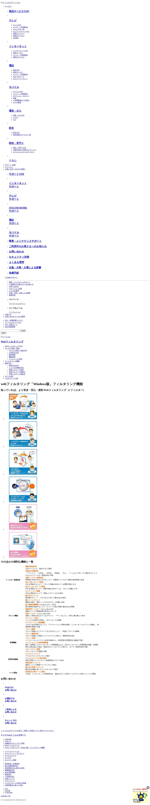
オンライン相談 (10, 760)
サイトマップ (10, 781)
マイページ (9, 167)
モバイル (14, 87)
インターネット (18, 46)
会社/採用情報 (10, 327)
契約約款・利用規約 (12, 764)
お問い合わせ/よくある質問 (15, 316)
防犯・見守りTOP (19, 148)
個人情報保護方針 (11, 766)
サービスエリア (10, 756)
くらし (13, 160)
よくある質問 (16, 262)
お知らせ (8, 314)
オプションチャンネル (21, 31)
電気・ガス (15, 110)
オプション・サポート (21, 96)
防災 (11, 128)
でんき (15, 117)
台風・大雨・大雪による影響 (25, 267)
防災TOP (16, 132)
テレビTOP (17, 25)
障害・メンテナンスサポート (25, 241)
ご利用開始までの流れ (21, 100)
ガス (14, 120)
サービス (8, 6)
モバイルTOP (18, 92)
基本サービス (18, 53)
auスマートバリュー (20, 79)
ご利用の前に (10, 776)
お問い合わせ (16, 251)
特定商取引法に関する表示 (14, 768)
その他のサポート (11, 277)
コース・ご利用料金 (20, 27)
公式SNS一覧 (5, 796)
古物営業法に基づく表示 (14, 785)
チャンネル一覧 (18, 29)
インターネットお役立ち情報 (15, 783)
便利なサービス (18, 36)
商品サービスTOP (19, 11)
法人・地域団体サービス (14, 320)
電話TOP (16, 70)
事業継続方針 (10, 770)
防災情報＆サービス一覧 (22, 135)
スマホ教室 (17, 102)
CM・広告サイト (11, 324)
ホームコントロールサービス (23, 152)
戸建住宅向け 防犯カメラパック (24, 150)
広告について (10, 779)
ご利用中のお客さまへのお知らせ (28, 246)
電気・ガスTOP (18, 115)
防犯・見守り (16, 143)
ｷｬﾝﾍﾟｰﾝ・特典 (10, 165)
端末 (14, 98)
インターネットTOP (20, 51)
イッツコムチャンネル (13, 322)
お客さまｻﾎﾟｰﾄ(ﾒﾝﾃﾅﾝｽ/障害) (15, 169)
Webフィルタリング (12, 341)
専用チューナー (18, 33)
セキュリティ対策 (19, 257)
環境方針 (8, 774)
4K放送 (15, 38)
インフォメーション (12, 751)
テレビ (13, 20)
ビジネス (8, 758)
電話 (11, 65)
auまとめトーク (18, 76)
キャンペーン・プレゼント (14, 753)
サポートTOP (16, 174)
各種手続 (14, 272)
